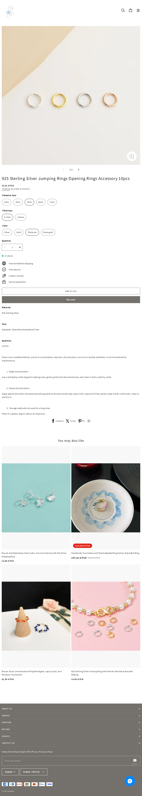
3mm (6, 202)
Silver (7, 232)
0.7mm (7, 217)
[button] (138, 10)
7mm (52, 202)
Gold (18, 232)
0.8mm (20, 217)
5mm (29, 202)
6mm (40, 202)
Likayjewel (10, 791)
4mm (18, 202)
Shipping (6, 189)
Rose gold (48, 232)
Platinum (32, 232)
